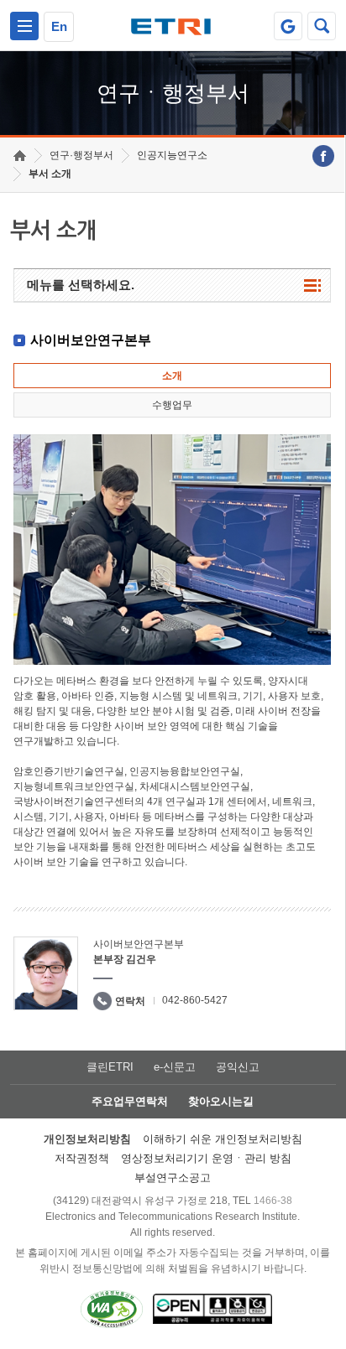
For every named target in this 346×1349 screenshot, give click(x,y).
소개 (172, 375)
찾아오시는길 (221, 1101)
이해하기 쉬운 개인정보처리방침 (222, 1139)
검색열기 (321, 26)
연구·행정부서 (81, 155)
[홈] (19, 155)
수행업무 (172, 405)
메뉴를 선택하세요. (80, 285)
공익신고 (238, 1067)
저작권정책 (82, 1158)
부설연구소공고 (172, 1177)
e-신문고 (175, 1067)
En (59, 26)
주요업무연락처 (130, 1101)
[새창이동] (288, 26)
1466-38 (273, 1200)
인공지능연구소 (172, 155)
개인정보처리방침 (87, 1139)
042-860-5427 (195, 1000)
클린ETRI (110, 1067)
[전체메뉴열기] (24, 26)
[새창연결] (323, 156)
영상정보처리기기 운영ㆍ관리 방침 (206, 1158)
